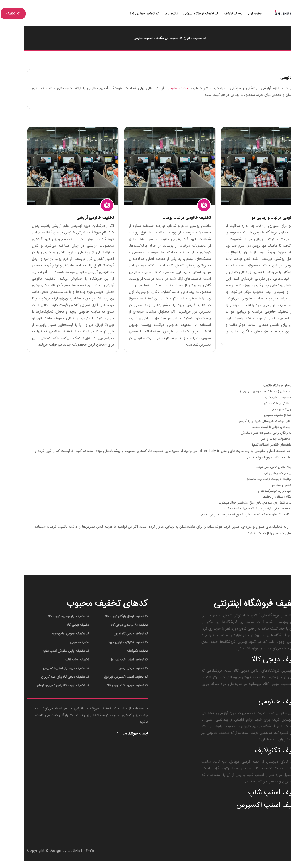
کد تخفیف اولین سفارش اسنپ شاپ (42, 651)
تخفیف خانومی (153, 88)
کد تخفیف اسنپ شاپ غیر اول (104, 659)
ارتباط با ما (146, 13)
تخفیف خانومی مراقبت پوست (162, 217)
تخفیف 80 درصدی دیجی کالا (104, 625)
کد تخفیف (175, 38)
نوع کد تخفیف (209, 13)
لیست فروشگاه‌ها (110, 734)
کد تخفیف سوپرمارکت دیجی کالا (103, 685)
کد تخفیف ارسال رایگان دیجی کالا (102, 616)
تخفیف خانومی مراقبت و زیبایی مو (255, 217)
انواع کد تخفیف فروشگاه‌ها (149, 38)
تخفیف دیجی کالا (54, 625)
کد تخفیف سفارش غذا (120, 13)
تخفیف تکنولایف (113, 651)
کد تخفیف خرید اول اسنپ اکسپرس (42, 668)
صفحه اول (230, 13)
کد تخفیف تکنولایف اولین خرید (103, 642)
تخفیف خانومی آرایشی (71, 217)
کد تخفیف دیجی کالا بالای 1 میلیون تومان (39, 685)
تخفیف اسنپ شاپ (53, 659)
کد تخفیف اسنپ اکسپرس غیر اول (101, 677)
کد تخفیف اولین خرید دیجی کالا (44, 616)
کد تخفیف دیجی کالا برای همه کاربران (41, 677)
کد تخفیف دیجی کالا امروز (106, 633)
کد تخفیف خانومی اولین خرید (46, 633)
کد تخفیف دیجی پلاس (108, 668)
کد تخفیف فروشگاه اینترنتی (176, 13)
